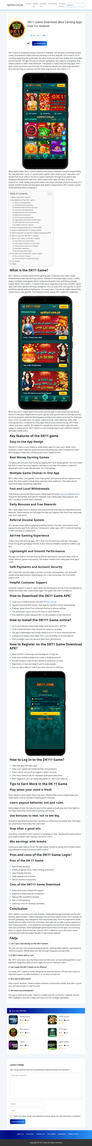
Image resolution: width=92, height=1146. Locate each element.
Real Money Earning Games (24, 205)
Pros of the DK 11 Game (23, 256)
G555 (22, 1042)
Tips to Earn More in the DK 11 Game (25, 238)
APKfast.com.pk (49, 602)
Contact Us (43, 5)
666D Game (64, 1042)
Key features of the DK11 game (23, 200)
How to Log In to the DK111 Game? (24, 236)
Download (40, 43)
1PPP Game (64, 1016)
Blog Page (30, 1134)
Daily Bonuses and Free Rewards (25, 212)
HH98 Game (25, 1016)
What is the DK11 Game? (20, 197)
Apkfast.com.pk (15, 4)
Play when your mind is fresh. (24, 241)
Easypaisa (63, 494)
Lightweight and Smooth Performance (28, 220)
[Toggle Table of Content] (48, 194)
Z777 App (63, 1029)
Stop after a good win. (22, 248)
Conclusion (15, 261)
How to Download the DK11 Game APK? (26, 227)
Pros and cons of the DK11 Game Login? (26, 253)
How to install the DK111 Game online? (26, 230)
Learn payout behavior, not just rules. (27, 243)
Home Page (62, 1134)
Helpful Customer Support (24, 225)
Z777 (68, 69)
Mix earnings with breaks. (23, 251)
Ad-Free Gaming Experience (24, 217)
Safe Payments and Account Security (27, 222)
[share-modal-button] (28, 43)
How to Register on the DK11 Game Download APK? (31, 233)
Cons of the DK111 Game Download (26, 259)
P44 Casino (24, 1029)
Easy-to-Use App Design (23, 203)
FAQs (14, 264)
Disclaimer (52, 3)
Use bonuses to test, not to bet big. (26, 246)
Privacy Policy (62, 5)
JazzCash (75, 494)
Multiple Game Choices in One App (26, 207)
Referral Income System (23, 215)
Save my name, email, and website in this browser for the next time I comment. (47, 1116)
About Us (35, 5)
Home (28, 3)
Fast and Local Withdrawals (24, 210)
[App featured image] (13, 1019)
